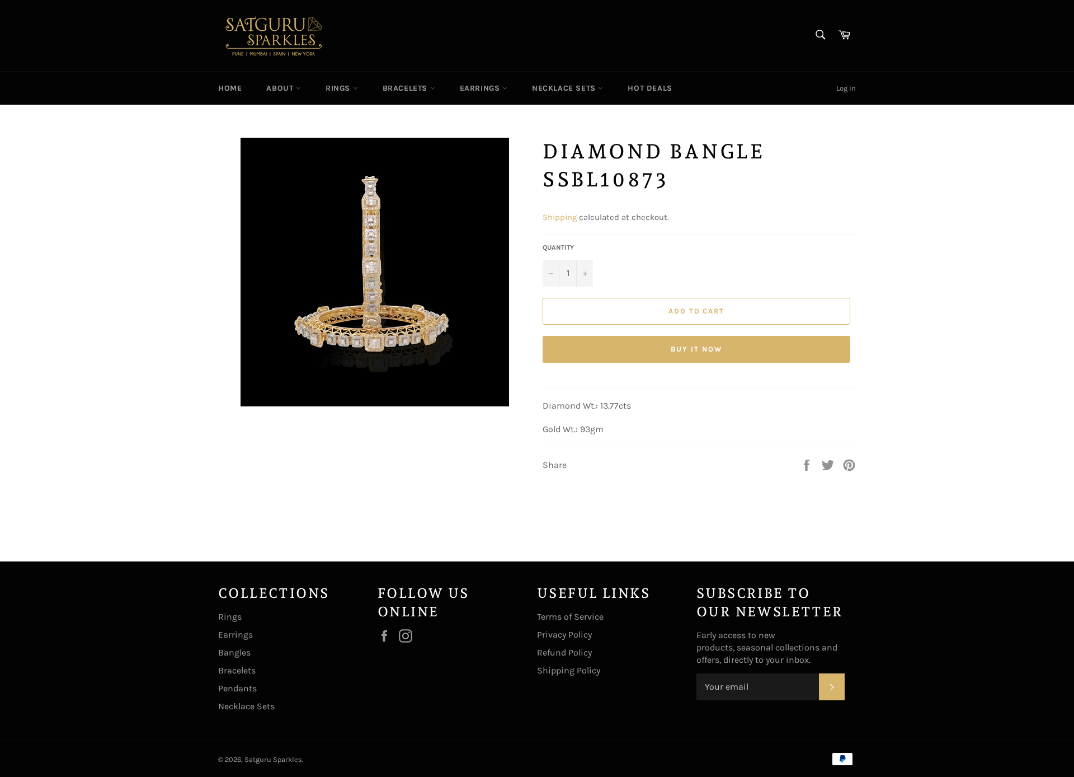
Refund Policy (564, 652)
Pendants (237, 688)
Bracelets (406, 88)
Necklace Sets (565, 88)
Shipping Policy (568, 670)
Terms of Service (570, 616)
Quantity (558, 247)
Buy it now (696, 349)
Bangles (234, 652)
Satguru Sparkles (273, 759)
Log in (846, 88)
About (281, 88)
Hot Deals (650, 88)
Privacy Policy (564, 634)
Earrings (481, 88)
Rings (339, 88)
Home (230, 88)
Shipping (560, 217)
